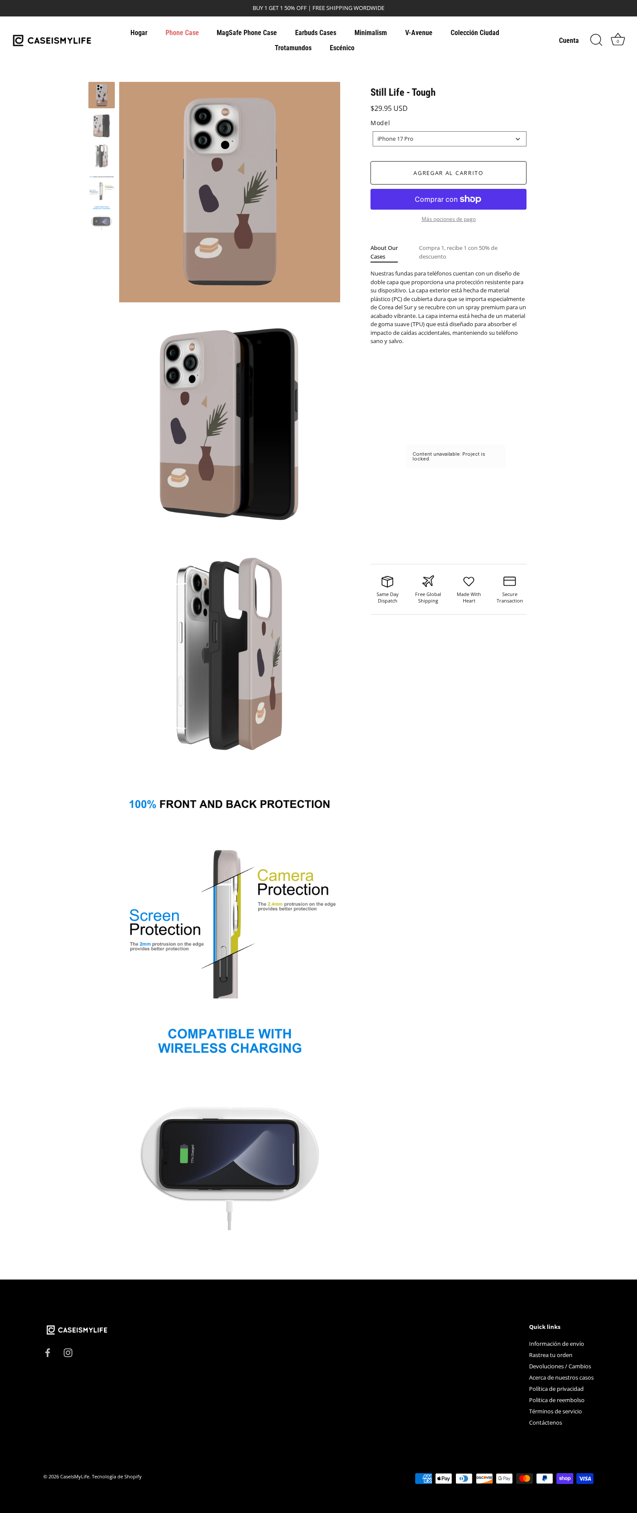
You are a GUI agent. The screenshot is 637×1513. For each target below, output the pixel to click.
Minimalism (370, 33)
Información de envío (556, 1344)
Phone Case (182, 33)
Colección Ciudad (475, 33)
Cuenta (569, 40)
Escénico (342, 48)
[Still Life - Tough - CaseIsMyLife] (101, 95)
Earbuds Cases (315, 33)
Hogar (138, 33)
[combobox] (449, 138)
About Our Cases (384, 252)
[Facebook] (47, 1352)
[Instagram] (68, 1352)
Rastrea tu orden (550, 1355)
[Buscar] (596, 40)
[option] (102, 96)
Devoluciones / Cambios (560, 1366)
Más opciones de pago (449, 218)
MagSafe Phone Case (247, 33)
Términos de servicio (555, 1411)
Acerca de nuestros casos (561, 1377)
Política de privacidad (556, 1389)
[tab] (394, 252)
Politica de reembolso (557, 1400)
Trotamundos (293, 48)
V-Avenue (418, 33)
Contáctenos (545, 1422)
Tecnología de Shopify (117, 1476)
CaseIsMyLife (74, 1476)
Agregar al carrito (448, 173)
